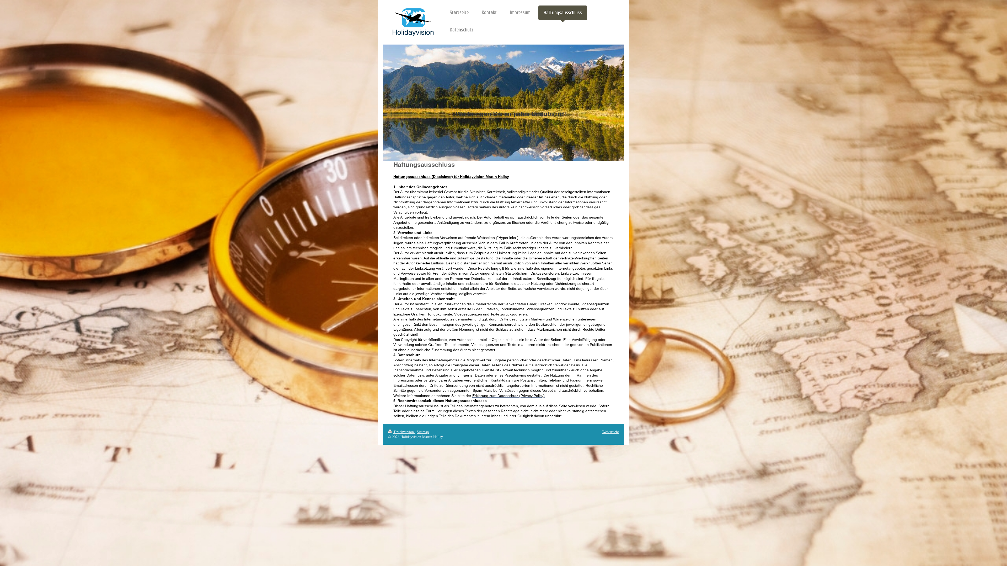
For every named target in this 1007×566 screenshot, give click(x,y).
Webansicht (610, 431)
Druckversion (404, 431)
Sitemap (423, 431)
